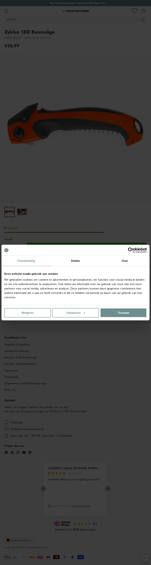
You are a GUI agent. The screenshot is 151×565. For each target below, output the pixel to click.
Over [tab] (125, 260)
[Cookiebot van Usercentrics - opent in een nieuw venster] (131, 250)
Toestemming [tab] (26, 260)
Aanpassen (73, 312)
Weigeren (28, 312)
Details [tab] (75, 260)
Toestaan (123, 312)
